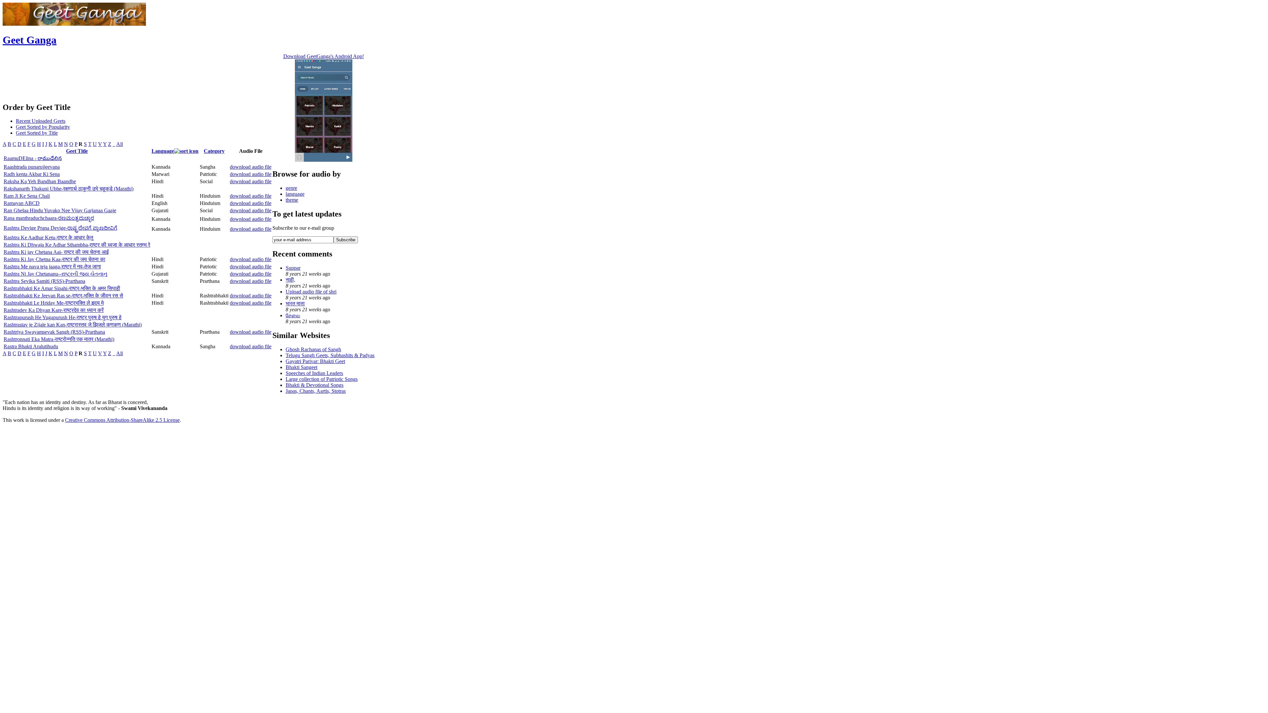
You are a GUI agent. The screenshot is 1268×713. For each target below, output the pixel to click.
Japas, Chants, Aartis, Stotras (316, 391)
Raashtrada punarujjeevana (32, 167)
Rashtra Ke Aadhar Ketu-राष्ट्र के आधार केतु (48, 237)
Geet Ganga (29, 40)
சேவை (293, 315)
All (119, 144)
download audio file (250, 167)
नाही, (290, 280)
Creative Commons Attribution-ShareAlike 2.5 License (122, 420)
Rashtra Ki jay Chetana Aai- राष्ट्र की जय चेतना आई (56, 252)
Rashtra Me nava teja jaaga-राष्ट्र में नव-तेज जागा (52, 266)
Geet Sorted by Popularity (43, 127)
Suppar (293, 268)
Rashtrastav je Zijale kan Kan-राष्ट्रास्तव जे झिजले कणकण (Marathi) (73, 324)
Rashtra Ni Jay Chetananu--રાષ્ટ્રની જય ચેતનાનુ (55, 274)
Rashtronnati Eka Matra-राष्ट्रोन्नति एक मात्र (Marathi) (59, 339)
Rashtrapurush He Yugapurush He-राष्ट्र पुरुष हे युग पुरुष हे (63, 317)
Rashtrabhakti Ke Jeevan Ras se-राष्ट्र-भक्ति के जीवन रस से (63, 295)
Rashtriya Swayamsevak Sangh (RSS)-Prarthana (54, 332)
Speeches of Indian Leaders (314, 373)
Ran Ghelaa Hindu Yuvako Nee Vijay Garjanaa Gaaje (60, 210)
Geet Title (77, 151)
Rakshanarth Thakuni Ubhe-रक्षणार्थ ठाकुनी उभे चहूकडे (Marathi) (68, 188)
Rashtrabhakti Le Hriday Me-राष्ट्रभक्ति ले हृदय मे (54, 303)
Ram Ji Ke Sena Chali (27, 196)
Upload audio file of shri (311, 291)
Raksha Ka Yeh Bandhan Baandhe (40, 181)
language (295, 194)
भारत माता (295, 303)
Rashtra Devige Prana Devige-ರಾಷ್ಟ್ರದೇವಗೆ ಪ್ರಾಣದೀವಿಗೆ (60, 228)
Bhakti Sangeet (301, 367)
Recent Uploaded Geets (40, 121)
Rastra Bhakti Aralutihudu (31, 346)
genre (291, 188)
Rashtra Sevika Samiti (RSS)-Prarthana (44, 281)
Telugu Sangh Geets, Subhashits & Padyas (330, 355)
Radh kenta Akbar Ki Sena (32, 174)
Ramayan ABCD (22, 203)
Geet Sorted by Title (37, 133)
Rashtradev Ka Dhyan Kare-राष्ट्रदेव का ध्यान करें (54, 310)
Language (163, 151)
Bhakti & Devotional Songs (314, 385)
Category (214, 151)
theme (292, 200)
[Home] (74, 24)
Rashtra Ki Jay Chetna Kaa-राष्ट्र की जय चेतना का (54, 259)
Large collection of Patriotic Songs (322, 379)
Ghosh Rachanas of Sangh (313, 349)
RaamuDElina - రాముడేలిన (33, 158)
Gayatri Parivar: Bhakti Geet (315, 361)
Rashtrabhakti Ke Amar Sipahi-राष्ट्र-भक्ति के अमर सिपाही (62, 288)
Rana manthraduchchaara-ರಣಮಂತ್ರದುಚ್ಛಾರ (49, 218)
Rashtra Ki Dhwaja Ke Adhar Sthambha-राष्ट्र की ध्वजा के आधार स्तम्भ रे (77, 245)
